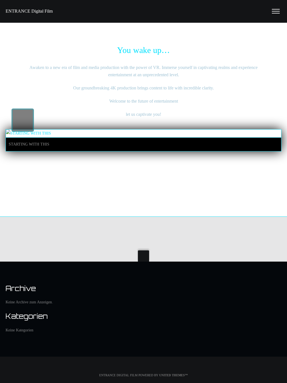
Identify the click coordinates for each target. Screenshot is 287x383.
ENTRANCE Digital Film (29, 11)
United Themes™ (173, 375)
